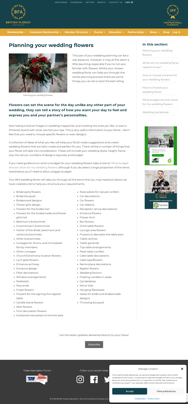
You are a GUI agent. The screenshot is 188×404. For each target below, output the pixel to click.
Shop (166, 32)
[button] (182, 368)
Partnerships (136, 32)
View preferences (166, 391)
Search (101, 2)
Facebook (76, 2)
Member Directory (76, 32)
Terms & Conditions (87, 399)
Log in (129, 2)
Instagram (61, 2)
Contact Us (115, 2)
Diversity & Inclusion (105, 399)
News (153, 32)
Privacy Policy (154, 398)
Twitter (89, 2)
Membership (15, 32)
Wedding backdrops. (155, 112)
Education (115, 32)
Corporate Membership (44, 32)
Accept (130, 391)
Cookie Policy (140, 398)
